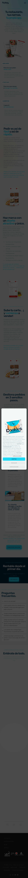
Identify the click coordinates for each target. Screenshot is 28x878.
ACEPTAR (14, 459)
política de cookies (17, 455)
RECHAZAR (14, 463)
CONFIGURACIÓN (14, 467)
